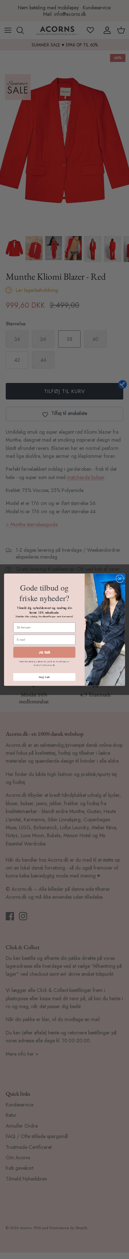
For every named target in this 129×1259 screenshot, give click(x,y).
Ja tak (44, 651)
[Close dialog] (120, 578)
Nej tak (44, 677)
